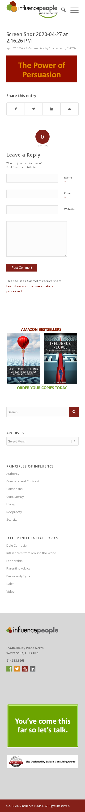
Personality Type (18, 576)
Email (67, 195)
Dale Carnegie (16, 545)
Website (69, 209)
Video (10, 591)
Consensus (14, 489)
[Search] (61, 9)
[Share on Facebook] (16, 109)
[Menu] (72, 9)
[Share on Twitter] (33, 109)
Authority (12, 474)
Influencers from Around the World (31, 553)
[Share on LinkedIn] (51, 109)
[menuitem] (61, 9)
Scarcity (11, 519)
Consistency (15, 496)
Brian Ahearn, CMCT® (62, 48)
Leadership (14, 561)
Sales (10, 584)
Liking (10, 504)
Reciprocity (14, 512)
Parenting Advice (18, 568)
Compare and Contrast (22, 481)
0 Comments (34, 48)
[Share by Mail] (69, 109)
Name (68, 180)
